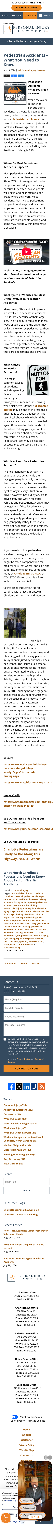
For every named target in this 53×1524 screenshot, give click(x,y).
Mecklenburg (17, 917)
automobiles (18, 893)
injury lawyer (10, 911)
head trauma (19, 905)
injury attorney (23, 908)
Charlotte (38, 893)
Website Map (26, 1450)
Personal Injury (20, 890)
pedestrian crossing (13, 932)
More (47, 15)
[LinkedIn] (26, 1086)
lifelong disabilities (25, 914)
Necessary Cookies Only (17, 1515)
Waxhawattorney (12, 947)
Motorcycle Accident (17, 1149)
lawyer (12, 914)
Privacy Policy (23, 1059)
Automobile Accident (18, 1109)
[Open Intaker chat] (22, 1522)
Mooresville (17, 923)
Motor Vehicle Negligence (20, 1123)
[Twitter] (19, 1086)
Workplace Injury (15, 1128)
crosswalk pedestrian (24, 896)
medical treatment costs (34, 920)
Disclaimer (26, 1439)
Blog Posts (26, 1460)
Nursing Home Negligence (20, 1154)
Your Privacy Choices (31, 1417)
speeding (23, 941)
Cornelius (8, 896)
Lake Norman (38, 911)
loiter (38, 914)
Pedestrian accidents (25, 119)
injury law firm (39, 908)
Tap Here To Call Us (26, 7)
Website (16, 15)
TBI (41, 941)
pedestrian (36, 926)
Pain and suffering (21, 926)
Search (26, 1190)
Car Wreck (12, 1114)
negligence (37, 923)
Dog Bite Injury (14, 1159)
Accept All (18, 1507)
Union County (17, 944)
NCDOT (27, 923)
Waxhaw (29, 944)
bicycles (29, 893)
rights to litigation (25, 938)
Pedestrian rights (12, 935)
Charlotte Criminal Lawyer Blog (21, 1209)
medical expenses (12, 920)
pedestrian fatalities (33, 932)
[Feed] (41, 1086)
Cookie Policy (18, 1420)
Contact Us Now (26, 1068)
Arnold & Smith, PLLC (27, 573)
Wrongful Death (15, 1118)
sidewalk (39, 938)
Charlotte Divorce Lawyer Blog (21, 1214)
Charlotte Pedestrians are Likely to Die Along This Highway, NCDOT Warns (24, 854)
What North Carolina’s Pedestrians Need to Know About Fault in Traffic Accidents (24, 878)
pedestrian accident (13, 929)
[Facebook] (11, 1086)
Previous (10, 963)
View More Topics (13, 1163)
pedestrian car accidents (35, 929)
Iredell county (24, 911)
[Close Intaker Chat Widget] (50, 1458)
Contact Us (30, 15)
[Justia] (34, 1086)
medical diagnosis (33, 917)
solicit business (11, 941)
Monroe (7, 923)
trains (6, 944)
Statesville (34, 941)
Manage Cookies (36, 1420)
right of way (9, 938)
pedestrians (27, 935)
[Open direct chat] (46, 1458)
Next (35, 963)
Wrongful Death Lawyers (20, 1132)
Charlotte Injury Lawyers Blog (26, 28)
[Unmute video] (35, 1486)
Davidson (23, 899)
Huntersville (9, 908)
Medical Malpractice (17, 1145)
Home (5, 15)
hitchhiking (31, 905)
